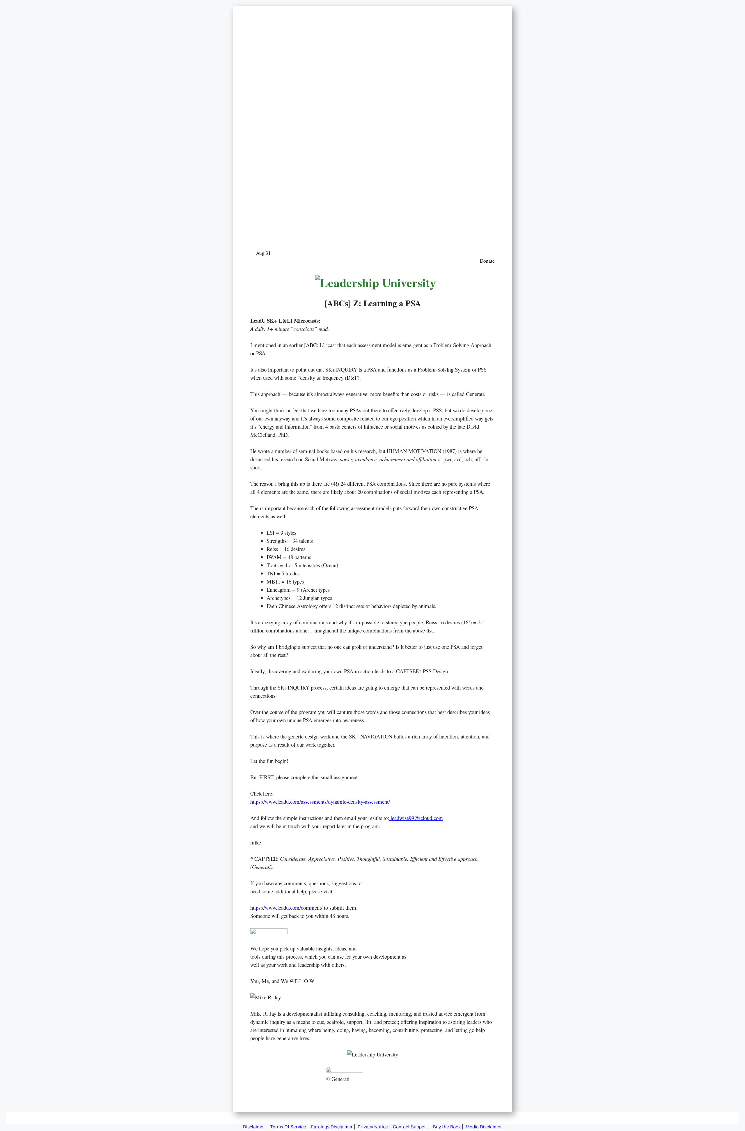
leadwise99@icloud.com (416, 817)
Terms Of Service (288, 1127)
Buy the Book (447, 1127)
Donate (487, 260)
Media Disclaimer (484, 1127)
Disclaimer (254, 1127)
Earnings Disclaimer (332, 1127)
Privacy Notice (373, 1127)
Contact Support (410, 1127)
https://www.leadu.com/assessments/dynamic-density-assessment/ (320, 801)
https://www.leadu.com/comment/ (286, 907)
